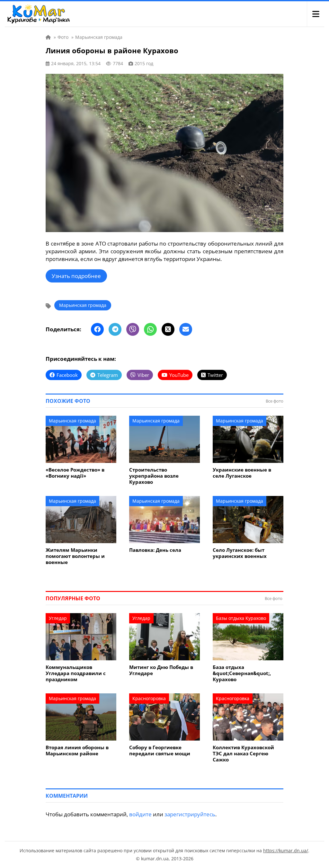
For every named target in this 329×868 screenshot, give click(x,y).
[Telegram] (115, 329)
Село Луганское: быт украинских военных (240, 553)
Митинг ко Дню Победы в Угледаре (161, 670)
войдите (140, 814)
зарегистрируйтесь (189, 814)
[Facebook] (97, 329)
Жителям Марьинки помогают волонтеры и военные (75, 556)
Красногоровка (149, 698)
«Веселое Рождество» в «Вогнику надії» (75, 473)
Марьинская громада (82, 305)
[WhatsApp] (150, 329)
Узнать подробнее (76, 276)
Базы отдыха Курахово (241, 618)
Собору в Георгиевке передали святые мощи (159, 750)
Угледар (58, 618)
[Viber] (132, 329)
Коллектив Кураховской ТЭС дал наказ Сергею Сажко (243, 753)
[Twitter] (168, 329)
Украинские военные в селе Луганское (242, 473)
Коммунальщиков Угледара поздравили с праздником (76, 673)
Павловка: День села (155, 550)
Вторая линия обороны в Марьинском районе (77, 750)
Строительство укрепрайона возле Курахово (154, 476)
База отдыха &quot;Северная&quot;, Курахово (242, 673)
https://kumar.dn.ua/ (285, 850)
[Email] (185, 329)
